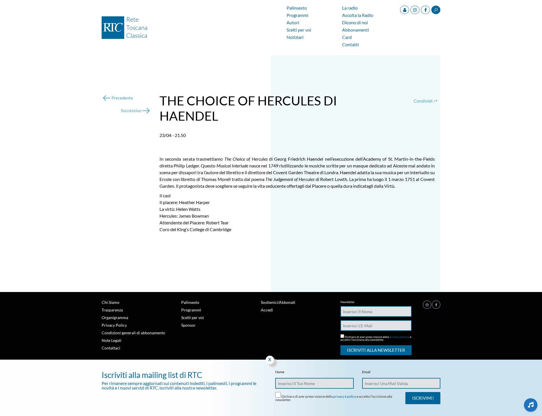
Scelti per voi (299, 30)
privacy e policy (399, 336)
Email (366, 372)
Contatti (350, 44)
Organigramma (115, 317)
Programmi (297, 15)
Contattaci (111, 348)
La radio (350, 8)
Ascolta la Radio (357, 15)
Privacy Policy (114, 325)
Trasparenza (112, 309)
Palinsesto (297, 8)
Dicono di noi (355, 22)
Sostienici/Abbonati (278, 302)
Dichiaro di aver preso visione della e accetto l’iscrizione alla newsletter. (375, 338)
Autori (293, 22)
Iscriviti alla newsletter (376, 350)
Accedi (267, 309)
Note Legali (111, 340)
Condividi (423, 100)
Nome (279, 372)
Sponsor (188, 325)
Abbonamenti (355, 30)
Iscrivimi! (423, 397)
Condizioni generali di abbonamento (133, 332)
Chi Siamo (110, 302)
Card (347, 37)
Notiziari (295, 37)
